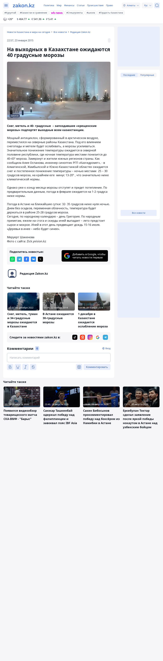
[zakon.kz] (24, 5)
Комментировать (97, 367)
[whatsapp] (12, 259)
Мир (59, 5)
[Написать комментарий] (58, 357)
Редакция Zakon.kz (80, 32)
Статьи (81, 5)
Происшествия (95, 5)
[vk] (33, 259)
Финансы (69, 5)
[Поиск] (157, 5)
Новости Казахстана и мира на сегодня (28, 32)
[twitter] (40, 259)
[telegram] (19, 259)
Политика (49, 5)
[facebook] (26, 259)
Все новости (60, 32)
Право (109, 5)
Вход (107, 348)
